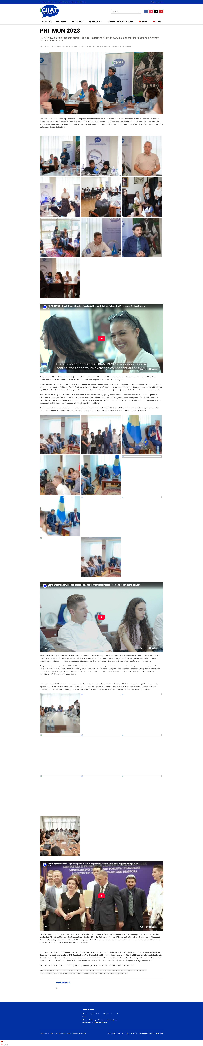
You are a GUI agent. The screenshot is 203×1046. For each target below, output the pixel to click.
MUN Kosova (104, 46)
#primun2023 (122, 973)
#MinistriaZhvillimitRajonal (137, 970)
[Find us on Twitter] (156, 11)
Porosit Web (82, 1033)
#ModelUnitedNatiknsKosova (79, 973)
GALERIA (61, 2)
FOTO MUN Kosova (58, 46)
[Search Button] (139, 11)
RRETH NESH (43, 2)
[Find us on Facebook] (146, 11)
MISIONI (50, 2)
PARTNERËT (97, 22)
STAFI (56, 2)
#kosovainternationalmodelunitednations (112, 970)
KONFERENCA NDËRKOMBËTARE (119, 22)
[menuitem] (5, 1041)
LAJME (97, 46)
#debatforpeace (49, 970)
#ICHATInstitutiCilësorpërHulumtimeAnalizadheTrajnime (76, 970)
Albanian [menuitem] (6, 1042)
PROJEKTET (80, 22)
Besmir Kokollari (63, 983)
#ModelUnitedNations (98, 973)
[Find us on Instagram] (151, 11)
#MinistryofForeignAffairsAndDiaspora (54, 973)
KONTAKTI (83, 2)
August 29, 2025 (45, 46)
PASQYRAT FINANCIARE (72, 2)
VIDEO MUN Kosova (124, 46)
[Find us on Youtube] (161, 11)
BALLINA (48, 22)
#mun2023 (112, 973)
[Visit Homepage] (49, 11)
